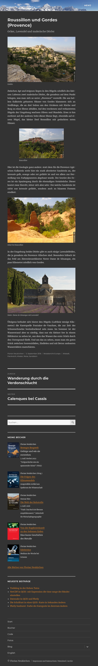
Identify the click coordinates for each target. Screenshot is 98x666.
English (11, 653)
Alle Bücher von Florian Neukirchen (26, 567)
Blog (10, 646)
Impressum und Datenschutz (44, 661)
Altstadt (66, 354)
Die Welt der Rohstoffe (31, 502)
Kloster (20, 356)
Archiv (70, 661)
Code (10, 634)
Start (10, 621)
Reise (26, 356)
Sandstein (33, 356)
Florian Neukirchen (16, 354)
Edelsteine (25, 550)
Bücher (11, 628)
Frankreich (12, 356)
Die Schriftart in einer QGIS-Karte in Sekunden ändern (38, 602)
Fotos (10, 640)
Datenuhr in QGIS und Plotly (24, 599)
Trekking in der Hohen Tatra (24, 588)
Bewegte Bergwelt (29, 447)
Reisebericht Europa (52, 354)
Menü (87, 5)
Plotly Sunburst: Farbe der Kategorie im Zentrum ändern (39, 606)
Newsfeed (62, 661)
